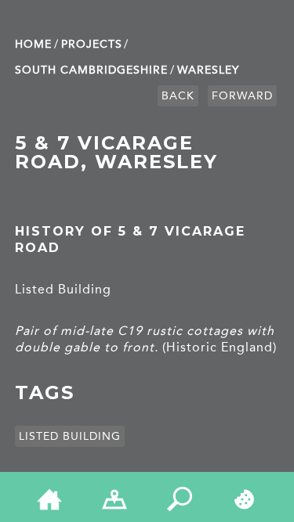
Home (33, 44)
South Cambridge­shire (91, 70)
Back (178, 96)
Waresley (208, 70)
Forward (242, 96)
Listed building (70, 436)
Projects (91, 44)
